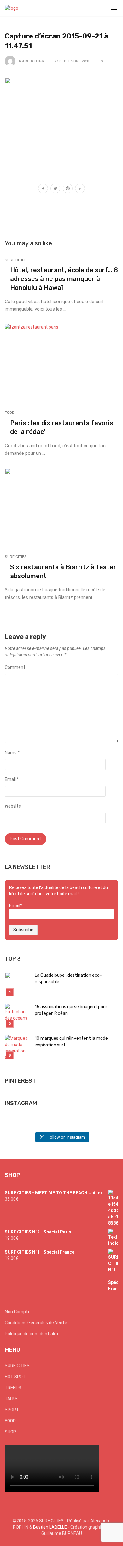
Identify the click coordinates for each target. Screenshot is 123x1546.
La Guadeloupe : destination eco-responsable (68, 979)
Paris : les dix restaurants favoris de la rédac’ (61, 427)
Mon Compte (18, 1312)
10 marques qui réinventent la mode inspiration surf (71, 1042)
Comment (15, 667)
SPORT (12, 1410)
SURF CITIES (31, 61)
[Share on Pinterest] (68, 189)
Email (12, 779)
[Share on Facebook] (43, 189)
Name (12, 752)
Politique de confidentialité (32, 1334)
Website (13, 806)
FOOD (10, 412)
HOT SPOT (15, 1376)
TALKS (11, 1399)
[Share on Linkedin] (80, 189)
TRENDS (13, 1388)
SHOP (10, 1432)
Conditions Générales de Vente (36, 1323)
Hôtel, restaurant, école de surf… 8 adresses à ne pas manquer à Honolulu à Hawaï (64, 278)
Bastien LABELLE (50, 1527)
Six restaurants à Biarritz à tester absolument (63, 571)
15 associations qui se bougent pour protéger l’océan (71, 1010)
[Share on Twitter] (55, 189)
